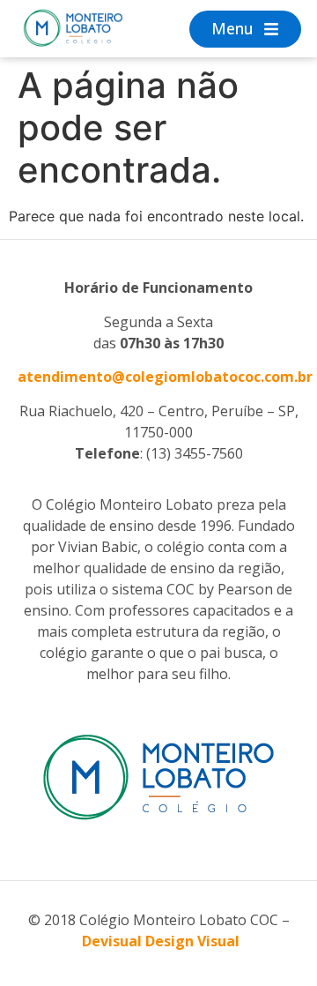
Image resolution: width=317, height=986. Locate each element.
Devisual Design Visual (161, 941)
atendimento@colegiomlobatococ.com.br (165, 376)
